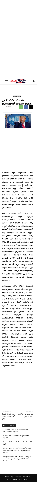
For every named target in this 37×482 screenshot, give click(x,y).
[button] (6, 81)
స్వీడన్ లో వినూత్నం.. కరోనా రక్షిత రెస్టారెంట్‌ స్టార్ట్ (8, 416)
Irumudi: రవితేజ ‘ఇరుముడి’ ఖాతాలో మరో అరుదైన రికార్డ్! (17, 443)
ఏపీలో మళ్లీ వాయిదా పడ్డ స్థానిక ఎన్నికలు (25, 415)
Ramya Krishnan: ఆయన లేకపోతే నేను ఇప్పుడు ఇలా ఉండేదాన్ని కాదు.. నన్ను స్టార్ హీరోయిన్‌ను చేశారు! (17, 459)
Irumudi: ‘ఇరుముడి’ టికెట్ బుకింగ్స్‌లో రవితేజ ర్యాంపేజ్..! (16, 437)
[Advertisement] (18, 20)
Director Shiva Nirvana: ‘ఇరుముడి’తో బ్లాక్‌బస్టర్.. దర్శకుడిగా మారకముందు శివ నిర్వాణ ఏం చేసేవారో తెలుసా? (17, 450)
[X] (31, 107)
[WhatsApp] (21, 107)
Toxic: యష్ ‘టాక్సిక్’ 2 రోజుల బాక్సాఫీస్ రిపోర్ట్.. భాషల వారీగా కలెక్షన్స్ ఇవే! (16, 430)
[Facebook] (26, 107)
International (17, 96)
